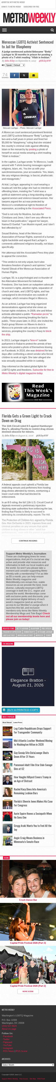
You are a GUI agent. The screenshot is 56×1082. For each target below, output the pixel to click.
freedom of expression (12, 632)
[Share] (14, 75)
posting (33, 149)
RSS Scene (21, 1051)
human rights (29, 632)
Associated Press (41, 208)
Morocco (39, 635)
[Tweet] (24, 75)
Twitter (6, 1039)
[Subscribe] (33, 75)
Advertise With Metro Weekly (13, 2)
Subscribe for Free (31, 6)
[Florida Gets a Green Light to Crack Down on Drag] (28, 479)
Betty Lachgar (22, 628)
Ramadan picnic (40, 314)
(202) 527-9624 (9, 1026)
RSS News (8, 1051)
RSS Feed (41, 1079)
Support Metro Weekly (10, 1079)
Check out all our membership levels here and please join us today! (28, 616)
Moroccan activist (25, 635)
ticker (48, 635)
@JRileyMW (45, 60)
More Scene (28, 991)
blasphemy (35, 628)
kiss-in (34, 340)
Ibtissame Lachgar (45, 632)
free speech (46, 628)
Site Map (33, 1079)
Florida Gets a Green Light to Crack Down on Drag (27, 418)
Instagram (8, 1048)
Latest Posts (17, 722)
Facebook (8, 1036)
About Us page (9, 1029)
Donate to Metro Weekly (11, 6)
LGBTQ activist (9, 635)
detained (40, 350)
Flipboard (7, 1042)
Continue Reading (28, 541)
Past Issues (23, 1079)
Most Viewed (7, 722)
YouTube (7, 1045)
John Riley (10, 60)
